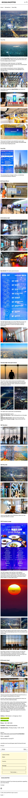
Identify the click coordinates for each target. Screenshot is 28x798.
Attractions (7, 7)
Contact (2, 785)
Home (2, 7)
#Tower (2, 745)
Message (4, 765)
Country (4, 761)
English (2, 795)
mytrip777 (6, 736)
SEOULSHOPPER (7, 792)
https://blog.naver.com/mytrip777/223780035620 (12, 733)
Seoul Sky (14, 7)
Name (3, 757)
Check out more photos (11, 725)
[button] (26, 2)
